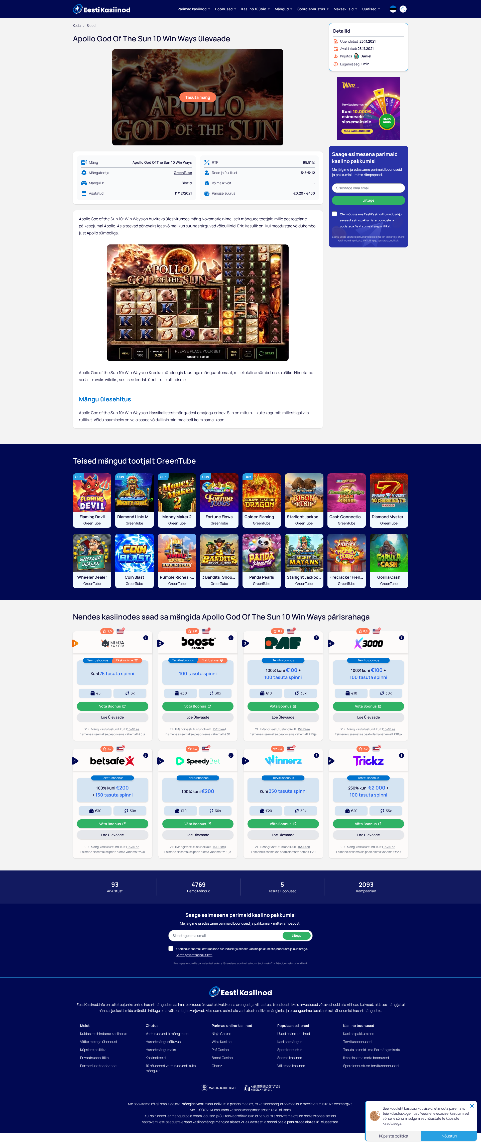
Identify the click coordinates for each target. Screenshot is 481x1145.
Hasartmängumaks (161, 1049)
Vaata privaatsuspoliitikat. (373, 226)
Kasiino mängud (289, 1041)
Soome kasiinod (289, 1057)
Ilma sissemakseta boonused (366, 1057)
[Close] (472, 1106)
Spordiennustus (289, 1049)
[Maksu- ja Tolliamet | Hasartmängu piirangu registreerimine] (218, 1088)
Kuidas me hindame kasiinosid (103, 1033)
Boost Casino (222, 1057)
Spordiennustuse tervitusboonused (371, 1065)
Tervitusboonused (357, 1041)
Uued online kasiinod (293, 1033)
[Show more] (112, 642)
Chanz (217, 1065)
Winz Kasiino (221, 1041)
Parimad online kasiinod (232, 1025)
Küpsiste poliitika (93, 1049)
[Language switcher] (393, 9)
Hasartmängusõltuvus (163, 1041)
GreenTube (183, 172)
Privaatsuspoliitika (94, 1057)
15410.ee (133, 729)
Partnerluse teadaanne (98, 1065)
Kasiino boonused (358, 1025)
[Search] (403, 9)
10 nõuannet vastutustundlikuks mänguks (171, 1068)
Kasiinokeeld (156, 1057)
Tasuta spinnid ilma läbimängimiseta (371, 1049)
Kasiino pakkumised (358, 1033)
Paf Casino (220, 1049)
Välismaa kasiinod (291, 1065)
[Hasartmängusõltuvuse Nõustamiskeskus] (262, 1088)
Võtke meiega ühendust (98, 1041)
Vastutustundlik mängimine (167, 1033)
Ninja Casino (221, 1033)
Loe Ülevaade (119, 718)
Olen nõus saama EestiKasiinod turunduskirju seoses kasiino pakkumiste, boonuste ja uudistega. (371, 220)
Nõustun (449, 1136)
